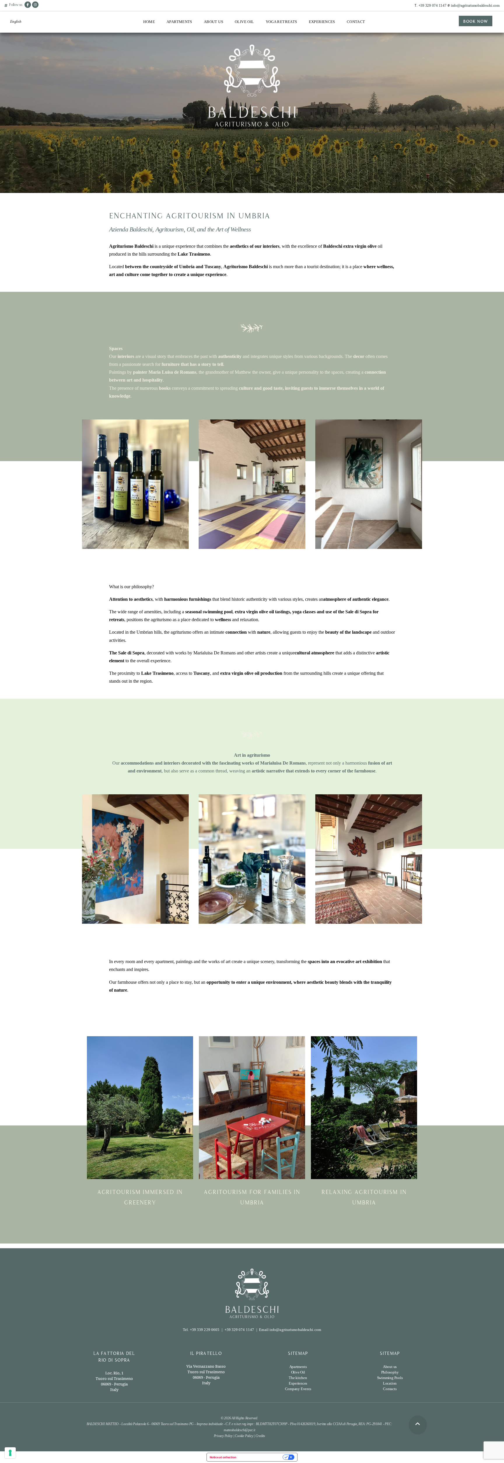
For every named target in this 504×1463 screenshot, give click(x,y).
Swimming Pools (390, 1378)
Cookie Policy (244, 1436)
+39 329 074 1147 (433, 5)
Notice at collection (223, 1457)
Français (17, 44)
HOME (149, 22)
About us (390, 1366)
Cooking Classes (323, 34)
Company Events (323, 66)
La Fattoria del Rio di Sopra (185, 36)
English (16, 22)
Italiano (16, 34)
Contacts (389, 1389)
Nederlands (18, 64)
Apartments (179, 22)
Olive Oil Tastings (250, 34)
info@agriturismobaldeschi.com (475, 5)
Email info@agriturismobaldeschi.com (290, 1329)
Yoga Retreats (281, 22)
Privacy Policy (223, 1436)
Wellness (316, 45)
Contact (356, 22)
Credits (260, 1436)
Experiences (322, 22)
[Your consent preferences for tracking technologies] (10, 1452)
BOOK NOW (475, 21)
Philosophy (390, 1372)
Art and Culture (322, 55)
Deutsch (16, 54)
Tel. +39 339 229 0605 (201, 1329)
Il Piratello (176, 49)
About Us (213, 22)
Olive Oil (244, 22)
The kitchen (298, 1378)
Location (174, 70)
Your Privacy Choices (261, 1457)
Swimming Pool (180, 60)
